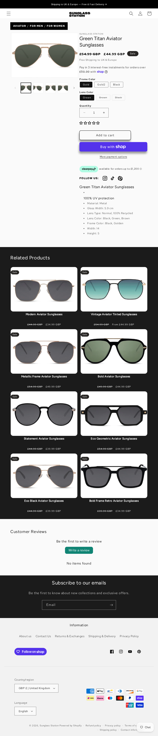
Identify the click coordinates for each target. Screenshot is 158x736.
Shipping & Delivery (102, 636)
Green (87, 97)
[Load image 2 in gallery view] (38, 88)
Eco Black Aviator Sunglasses (44, 500)
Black (116, 84)
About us (25, 636)
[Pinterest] (120, 178)
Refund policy (93, 725)
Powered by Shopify (70, 725)
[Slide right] (74, 87)
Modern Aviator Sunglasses (44, 314)
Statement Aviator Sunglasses (44, 438)
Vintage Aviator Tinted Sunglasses (114, 314)
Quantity (85, 105)
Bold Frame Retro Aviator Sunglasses (114, 500)
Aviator (19, 26)
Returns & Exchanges (69, 636)
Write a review (79, 550)
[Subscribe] (111, 605)
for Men (36, 26)
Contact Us (43, 636)
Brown (104, 98)
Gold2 (101, 84)
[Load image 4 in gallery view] (63, 88)
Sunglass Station (49, 725)
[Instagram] (105, 178)
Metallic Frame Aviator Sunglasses (44, 376)
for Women (56, 26)
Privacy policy (113, 725)
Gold (86, 84)
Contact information (132, 729)
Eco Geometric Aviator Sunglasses (114, 438)
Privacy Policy (129, 636)
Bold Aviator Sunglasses (114, 376)
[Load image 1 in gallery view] (26, 88)
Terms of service (134, 725)
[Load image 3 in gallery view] (50, 88)
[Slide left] (15, 87)
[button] (8, 13)
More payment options (113, 156)
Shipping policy (108, 729)
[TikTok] (112, 178)
